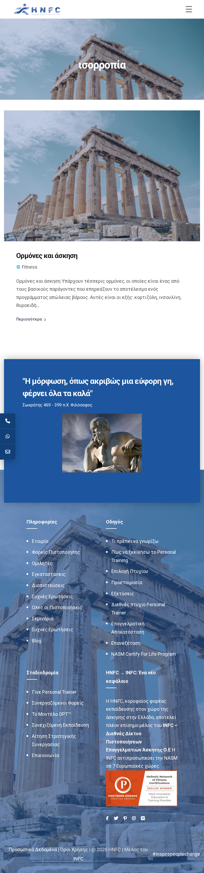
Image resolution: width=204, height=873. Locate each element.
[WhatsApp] (7, 436)
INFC (78, 859)
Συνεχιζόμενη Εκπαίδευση (60, 725)
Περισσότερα (29, 319)
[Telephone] (7, 421)
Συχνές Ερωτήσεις (52, 596)
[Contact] (7, 452)
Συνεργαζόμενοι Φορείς (58, 703)
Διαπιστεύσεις (48, 585)
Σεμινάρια (42, 618)
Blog (36, 640)
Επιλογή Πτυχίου (129, 571)
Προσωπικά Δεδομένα (32, 849)
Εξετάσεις (122, 593)
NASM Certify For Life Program (143, 654)
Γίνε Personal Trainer (54, 692)
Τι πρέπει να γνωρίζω (135, 541)
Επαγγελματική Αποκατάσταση (127, 628)
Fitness (29, 267)
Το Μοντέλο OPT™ (51, 714)
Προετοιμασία (126, 582)
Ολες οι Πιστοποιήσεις (57, 607)
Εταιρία (40, 541)
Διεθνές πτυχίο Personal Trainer (138, 609)
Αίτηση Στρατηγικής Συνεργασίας (54, 740)
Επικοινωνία (45, 755)
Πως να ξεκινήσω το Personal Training (143, 556)
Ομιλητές (42, 563)
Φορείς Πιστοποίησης (56, 552)
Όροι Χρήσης (74, 849)
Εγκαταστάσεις (49, 574)
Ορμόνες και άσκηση (46, 256)
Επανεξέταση (126, 643)
